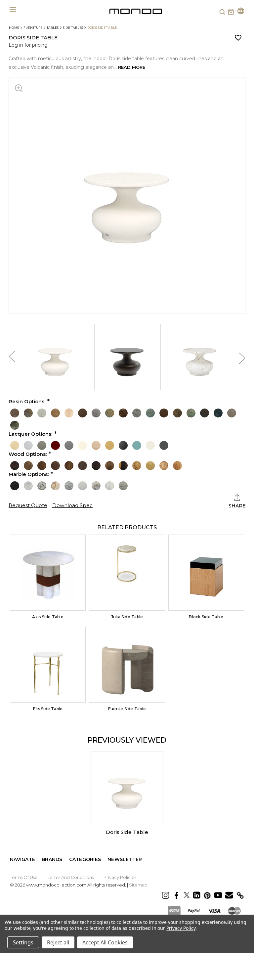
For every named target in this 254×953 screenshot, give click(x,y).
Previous (12, 358)
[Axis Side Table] (47, 572)
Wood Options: (28, 454)
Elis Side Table (48, 708)
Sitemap (138, 885)
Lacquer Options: (30, 434)
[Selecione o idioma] (241, 12)
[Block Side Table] (206, 572)
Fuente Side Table (127, 708)
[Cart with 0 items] (231, 12)
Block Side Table (206, 616)
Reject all (58, 942)
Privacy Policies (120, 877)
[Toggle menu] (13, 9)
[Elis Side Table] (47, 664)
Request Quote (28, 505)
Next (242, 358)
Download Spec (72, 505)
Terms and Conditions (71, 877)
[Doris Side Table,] (127, 788)
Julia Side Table (127, 616)
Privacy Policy (180, 928)
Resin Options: (27, 401)
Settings (23, 942)
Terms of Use (24, 877)
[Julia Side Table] (126, 572)
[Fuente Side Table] (126, 664)
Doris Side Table (127, 832)
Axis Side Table (48, 616)
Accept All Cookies (105, 942)
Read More (131, 67)
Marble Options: (29, 474)
